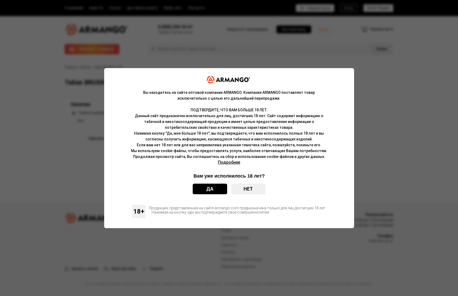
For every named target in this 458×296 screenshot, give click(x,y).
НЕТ (248, 189)
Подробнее (229, 162)
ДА (209, 189)
